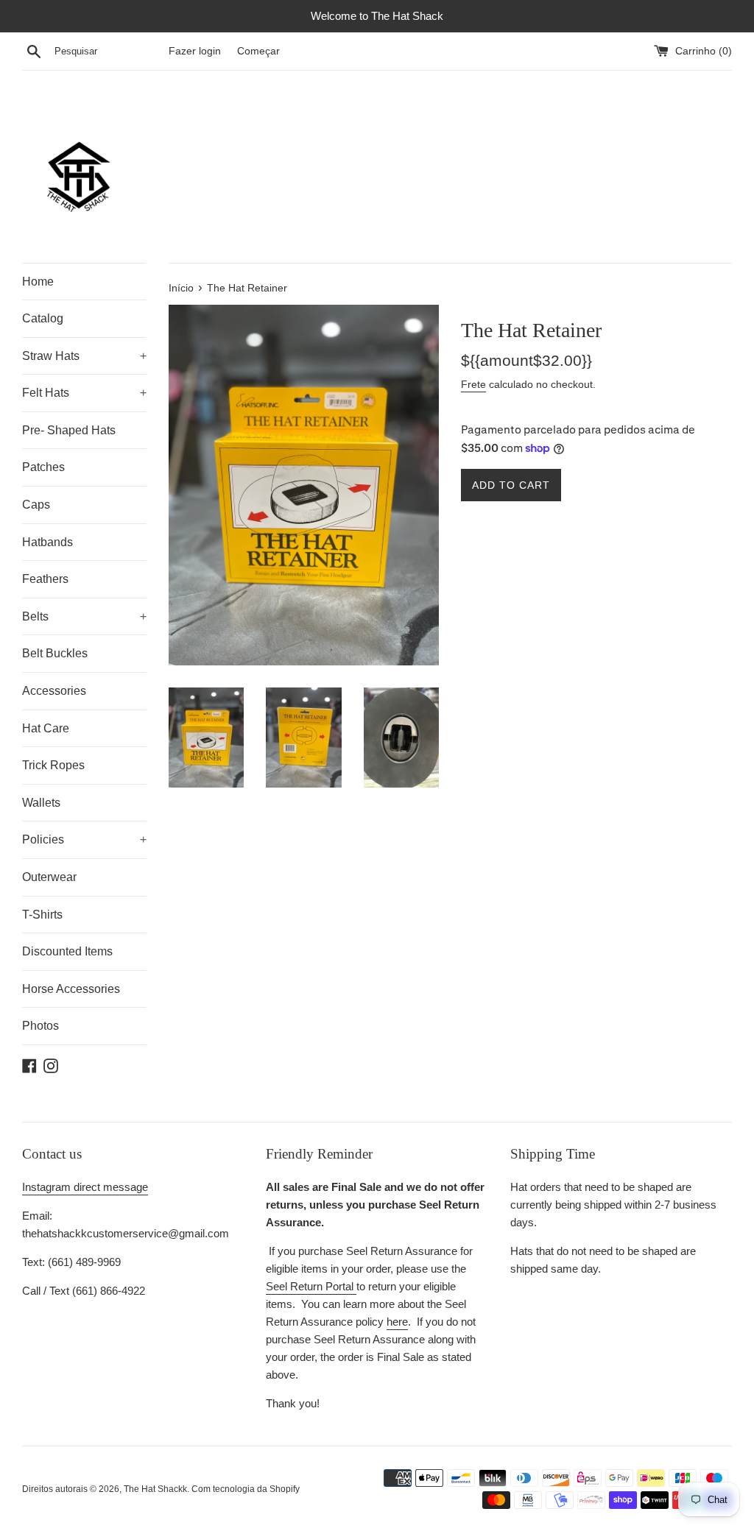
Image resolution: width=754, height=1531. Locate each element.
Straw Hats (84, 356)
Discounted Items (67, 951)
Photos (40, 1025)
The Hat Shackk (155, 1489)
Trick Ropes (53, 765)
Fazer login (195, 51)
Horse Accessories (71, 989)
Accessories (54, 691)
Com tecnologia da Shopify (245, 1489)
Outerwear (49, 877)
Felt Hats (84, 392)
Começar (258, 51)
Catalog (42, 318)
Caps (36, 504)
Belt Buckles (55, 653)
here (397, 1321)
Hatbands (47, 542)
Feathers (45, 579)
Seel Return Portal (311, 1286)
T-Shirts (42, 914)
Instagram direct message (85, 1187)
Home (38, 281)
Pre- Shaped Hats (69, 430)
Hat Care (45, 728)
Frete (473, 384)
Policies (84, 839)
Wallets (41, 802)
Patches (43, 467)
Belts (84, 616)
